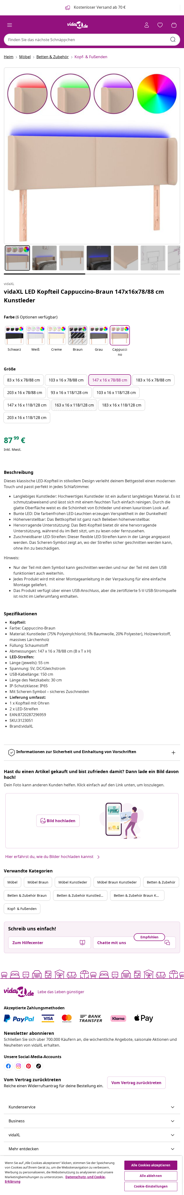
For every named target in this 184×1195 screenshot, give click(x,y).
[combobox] (92, 40)
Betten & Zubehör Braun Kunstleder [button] (139, 895)
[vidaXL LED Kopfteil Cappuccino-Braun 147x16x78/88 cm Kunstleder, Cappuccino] (92, 156)
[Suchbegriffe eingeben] (173, 39)
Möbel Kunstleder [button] (72, 882)
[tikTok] (38, 1066)
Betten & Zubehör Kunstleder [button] (80, 895)
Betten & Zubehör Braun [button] (27, 895)
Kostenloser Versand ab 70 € (99, 7)
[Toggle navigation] (9, 25)
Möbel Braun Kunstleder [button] (117, 882)
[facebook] (8, 1066)
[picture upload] (121, 820)
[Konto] (146, 25)
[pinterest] (28, 1066)
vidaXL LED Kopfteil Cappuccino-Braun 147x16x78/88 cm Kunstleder (84, 295)
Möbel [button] (12, 882)
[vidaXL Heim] (77, 25)
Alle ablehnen (151, 1176)
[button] (14, 341)
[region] (91, 1175)
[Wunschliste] (160, 25)
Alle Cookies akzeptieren (150, 1165)
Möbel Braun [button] (38, 882)
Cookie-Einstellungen (151, 1186)
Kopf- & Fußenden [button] (22, 908)
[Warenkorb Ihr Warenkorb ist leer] (174, 25)
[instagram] (18, 1066)
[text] (14, 441)
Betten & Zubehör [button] (161, 882)
